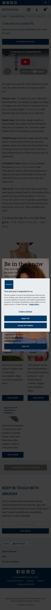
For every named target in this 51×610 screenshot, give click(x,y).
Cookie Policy (34, 304)
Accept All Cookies (25, 325)
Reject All (26, 318)
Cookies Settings (25, 311)
